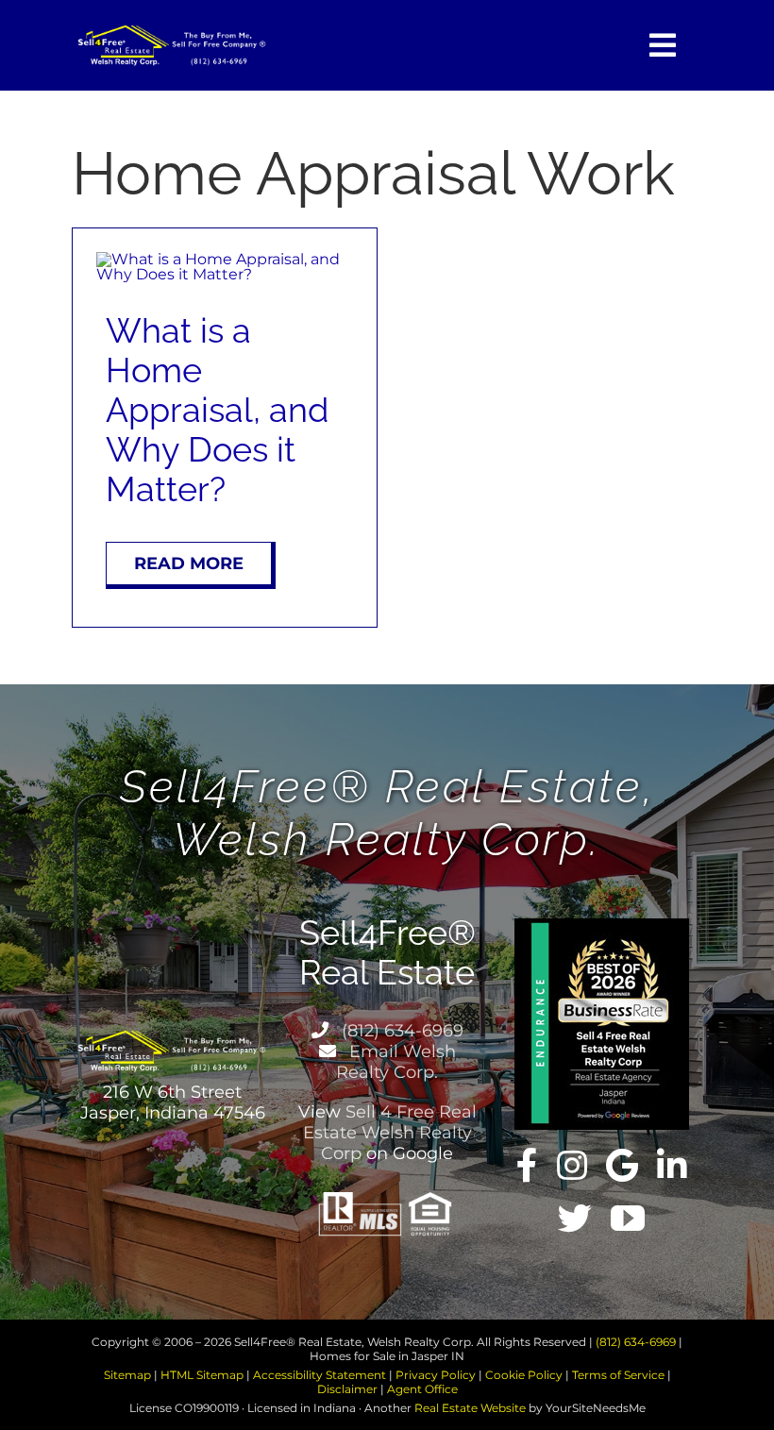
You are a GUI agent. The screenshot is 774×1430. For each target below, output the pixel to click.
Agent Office (422, 1389)
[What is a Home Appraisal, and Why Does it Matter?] (224, 259)
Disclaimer (347, 1389)
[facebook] (527, 1166)
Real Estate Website (470, 1408)
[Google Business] (622, 1166)
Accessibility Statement (319, 1375)
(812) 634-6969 (400, 1030)
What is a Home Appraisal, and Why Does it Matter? (217, 410)
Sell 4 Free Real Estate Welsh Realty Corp (390, 1133)
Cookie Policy (524, 1375)
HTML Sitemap (202, 1375)
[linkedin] (672, 1166)
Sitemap (127, 1375)
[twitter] (575, 1219)
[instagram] (572, 1166)
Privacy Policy (435, 1375)
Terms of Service (618, 1375)
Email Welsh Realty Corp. (396, 1062)
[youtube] (628, 1219)
